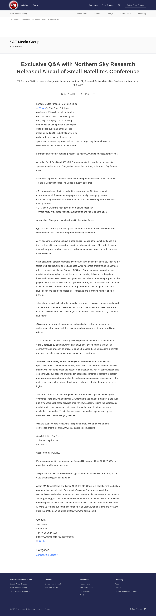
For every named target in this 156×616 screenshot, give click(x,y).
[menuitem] (119, 5)
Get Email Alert (70, 94)
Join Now (25, 5)
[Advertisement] (78, 28)
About (117, 584)
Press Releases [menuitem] (108, 5)
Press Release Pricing (18, 588)
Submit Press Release (135, 5)
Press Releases (14, 19)
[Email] (94, 94)
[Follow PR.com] (144, 609)
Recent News (85, 584)
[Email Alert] (62, 94)
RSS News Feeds (86, 588)
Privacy (47, 609)
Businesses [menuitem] (93, 5)
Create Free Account (53, 584)
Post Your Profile (51, 588)
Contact (43, 541)
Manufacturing (26, 19)
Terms (40, 609)
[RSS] (83, 94)
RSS (87, 94)
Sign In (35, 5)
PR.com (42, 108)
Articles (82, 595)
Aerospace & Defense (39, 19)
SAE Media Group (53, 19)
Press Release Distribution (20, 591)
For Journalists (85, 591)
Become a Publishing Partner (126, 591)
